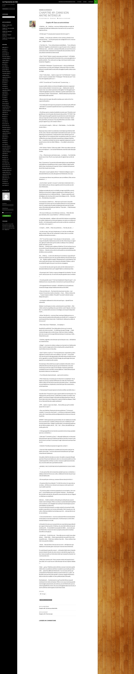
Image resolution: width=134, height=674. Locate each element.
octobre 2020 (5, 60)
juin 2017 (4, 116)
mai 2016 (4, 140)
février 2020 (5, 67)
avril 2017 (4, 120)
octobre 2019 (5, 75)
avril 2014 (4, 183)
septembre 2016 (5, 133)
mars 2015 (4, 162)
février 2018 (5, 103)
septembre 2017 (5, 110)
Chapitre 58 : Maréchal (7, 31)
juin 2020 (4, 64)
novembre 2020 (5, 58)
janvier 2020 (5, 69)
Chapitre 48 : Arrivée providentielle (48, 607)
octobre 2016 (5, 131)
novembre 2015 (5, 148)
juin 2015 (4, 157)
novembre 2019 (5, 73)
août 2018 (4, 92)
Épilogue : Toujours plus (7, 25)
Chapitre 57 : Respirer (6, 34)
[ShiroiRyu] (32, 23)
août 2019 (4, 79)
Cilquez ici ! (7, 229)
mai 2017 (4, 118)
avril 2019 (4, 86)
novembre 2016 (5, 129)
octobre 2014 (5, 172)
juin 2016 (4, 138)
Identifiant (4, 203)
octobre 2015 (5, 149)
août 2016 (4, 135)
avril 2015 (4, 161)
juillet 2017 (4, 114)
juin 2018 (4, 95)
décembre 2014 (5, 168)
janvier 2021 (5, 54)
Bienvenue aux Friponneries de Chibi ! (67, 1)
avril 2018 (4, 99)
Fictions (79, 1)
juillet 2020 (4, 62)
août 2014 (4, 176)
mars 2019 (4, 88)
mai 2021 (4, 51)
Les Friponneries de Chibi (10, 2)
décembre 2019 (5, 71)
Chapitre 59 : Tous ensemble (8, 28)
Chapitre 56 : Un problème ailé (8, 38)
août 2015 (4, 153)
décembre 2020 (5, 56)
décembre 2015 (5, 146)
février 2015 (5, 164)
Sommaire (90, 1)
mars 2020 (4, 66)
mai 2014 (4, 181)
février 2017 (5, 123)
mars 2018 (4, 101)
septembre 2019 (5, 77)
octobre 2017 (5, 108)
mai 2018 (4, 97)
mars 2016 (4, 144)
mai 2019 (4, 84)
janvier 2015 (5, 166)
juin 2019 (4, 82)
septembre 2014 (5, 174)
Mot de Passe (5, 208)
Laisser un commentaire (64, 18)
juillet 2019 (4, 80)
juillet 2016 (4, 136)
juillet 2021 (4, 47)
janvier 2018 (5, 105)
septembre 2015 (5, 151)
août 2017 (4, 112)
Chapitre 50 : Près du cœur (46, 613)
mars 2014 (4, 185)
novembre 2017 (5, 107)
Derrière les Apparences (45, 599)
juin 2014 (4, 179)
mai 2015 (4, 159)
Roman (84, 1)
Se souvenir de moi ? (7, 212)
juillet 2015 (4, 155)
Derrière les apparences (45, 9)
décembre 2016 (5, 127)
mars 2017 (4, 121)
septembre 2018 (5, 90)
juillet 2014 (4, 177)
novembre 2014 (5, 170)
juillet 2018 (4, 94)
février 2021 (5, 53)
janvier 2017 (5, 125)
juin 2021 (4, 49)
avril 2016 (4, 142)
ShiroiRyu (53, 18)
